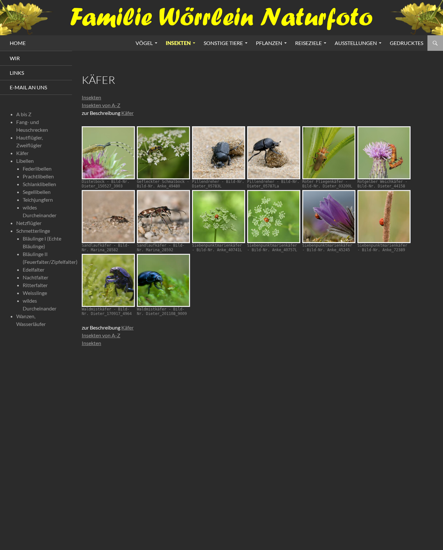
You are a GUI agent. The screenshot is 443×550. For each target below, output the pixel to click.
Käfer (127, 113)
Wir (15, 58)
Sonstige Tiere (223, 43)
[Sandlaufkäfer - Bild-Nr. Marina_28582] (108, 216)
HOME (18, 43)
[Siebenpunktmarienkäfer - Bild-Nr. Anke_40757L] (273, 216)
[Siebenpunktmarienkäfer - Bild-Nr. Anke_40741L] (218, 216)
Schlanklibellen (39, 184)
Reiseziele (308, 43)
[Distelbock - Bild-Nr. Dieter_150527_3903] (108, 152)
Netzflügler (29, 223)
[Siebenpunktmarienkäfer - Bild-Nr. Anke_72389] (384, 216)
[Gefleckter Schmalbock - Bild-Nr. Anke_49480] (163, 152)
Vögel (144, 43)
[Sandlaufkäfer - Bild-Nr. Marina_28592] (163, 216)
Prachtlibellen (38, 176)
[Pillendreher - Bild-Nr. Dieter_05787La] (273, 152)
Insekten (178, 43)
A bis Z (23, 114)
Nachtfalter (35, 277)
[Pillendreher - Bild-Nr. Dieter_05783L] (218, 152)
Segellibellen (37, 192)
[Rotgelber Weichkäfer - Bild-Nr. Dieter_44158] (384, 152)
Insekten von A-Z (101, 105)
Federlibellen (37, 168)
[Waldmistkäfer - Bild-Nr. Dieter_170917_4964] (108, 280)
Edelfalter (33, 269)
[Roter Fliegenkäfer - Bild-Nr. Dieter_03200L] (328, 152)
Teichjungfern (38, 199)
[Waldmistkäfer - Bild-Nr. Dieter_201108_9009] (163, 280)
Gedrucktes (406, 43)
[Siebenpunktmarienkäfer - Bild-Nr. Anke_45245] (328, 216)
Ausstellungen (356, 43)
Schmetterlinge (33, 231)
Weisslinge (35, 293)
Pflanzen (269, 43)
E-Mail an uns (28, 87)
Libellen (25, 161)
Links (17, 73)
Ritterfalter (35, 285)
